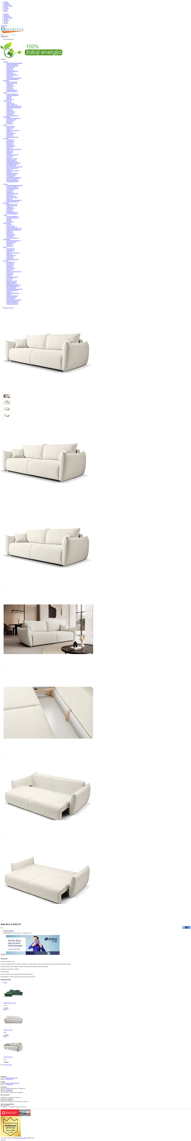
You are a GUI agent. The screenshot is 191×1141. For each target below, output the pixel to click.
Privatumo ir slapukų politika (20, 1138)
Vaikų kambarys (7, 100)
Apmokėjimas (7, 4)
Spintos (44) (9, 87)
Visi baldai (6, 138)
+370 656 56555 (9, 1079)
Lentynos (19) (10, 135)
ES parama (6, 8)
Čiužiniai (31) (10, 84)
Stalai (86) (9, 96)
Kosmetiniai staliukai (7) (12, 91)
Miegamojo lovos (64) (12, 82)
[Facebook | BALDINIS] (7, 1139)
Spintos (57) (9, 169)
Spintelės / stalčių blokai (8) (13, 130)
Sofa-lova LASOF (8, 1057)
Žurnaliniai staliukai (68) (12, 71)
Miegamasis (6, 80)
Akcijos (5, 10)
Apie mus (6, 1)
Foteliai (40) (9, 76)
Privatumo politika (8, 6)
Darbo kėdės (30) (11, 113)
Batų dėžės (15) (10, 121)
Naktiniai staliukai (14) (12, 90)
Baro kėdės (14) (10, 141)
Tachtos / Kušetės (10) (12, 83)
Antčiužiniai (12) (11, 139)
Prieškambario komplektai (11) (14, 118)
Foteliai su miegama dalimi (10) (14, 78)
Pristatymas (6, 3)
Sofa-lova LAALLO (8, 307)
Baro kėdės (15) (10, 99)
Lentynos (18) (10, 72)
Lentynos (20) (10, 156)
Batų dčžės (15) (10, 142)
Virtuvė (5, 92)
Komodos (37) (10, 110)
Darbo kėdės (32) (11, 127)
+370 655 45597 (9, 1084)
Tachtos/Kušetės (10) (11, 174)
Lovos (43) (9, 102)
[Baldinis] (12, 33)
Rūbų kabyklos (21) (11, 133)
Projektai (6, 7)
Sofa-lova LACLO (8, 1030)
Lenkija (11, 930)
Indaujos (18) (10, 68)
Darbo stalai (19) (10, 146)
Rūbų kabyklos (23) (11, 119)
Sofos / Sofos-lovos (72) (12, 75)
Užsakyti (3, 954)
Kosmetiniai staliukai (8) (12, 154)
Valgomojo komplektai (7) (13, 65)
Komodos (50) (10, 69)
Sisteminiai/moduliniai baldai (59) (14, 166)
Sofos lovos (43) (10, 103)
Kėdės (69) (9, 98)
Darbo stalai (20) (10, 126)
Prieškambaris (7, 117)
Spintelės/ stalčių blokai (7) (13, 170)
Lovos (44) (9, 157)
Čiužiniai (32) (10, 143)
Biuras (5, 125)
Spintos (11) (9, 129)
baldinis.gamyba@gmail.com (12, 1083)
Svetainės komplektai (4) (12, 64)
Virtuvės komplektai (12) (12, 94)
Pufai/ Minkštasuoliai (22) (13, 79)
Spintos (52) (9, 108)
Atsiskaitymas (4, 25)
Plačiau (5, 982)
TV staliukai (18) (11, 67)
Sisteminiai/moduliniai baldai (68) (14, 63)
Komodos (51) (10, 123)
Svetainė (6, 61)
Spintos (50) (9, 122)
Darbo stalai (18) (10, 111)
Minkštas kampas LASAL (10, 1003)
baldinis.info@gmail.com (12, 1078)
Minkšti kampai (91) (11, 73)
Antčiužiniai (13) (11, 86)
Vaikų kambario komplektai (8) (14, 107)
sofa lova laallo (7, 1064)
